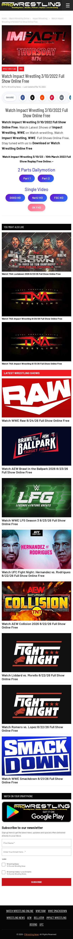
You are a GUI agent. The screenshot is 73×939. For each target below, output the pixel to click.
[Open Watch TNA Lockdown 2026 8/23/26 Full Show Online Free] (36, 251)
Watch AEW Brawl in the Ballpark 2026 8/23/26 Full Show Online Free (35, 470)
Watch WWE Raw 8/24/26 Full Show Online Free (35, 420)
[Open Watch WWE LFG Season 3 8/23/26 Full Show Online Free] (36, 497)
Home (4, 18)
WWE (21, 69)
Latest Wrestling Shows (22, 373)
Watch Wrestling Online (19, 18)
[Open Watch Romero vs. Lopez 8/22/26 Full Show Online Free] (36, 704)
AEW (29, 917)
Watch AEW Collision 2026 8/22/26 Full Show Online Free (34, 625)
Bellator (39, 917)
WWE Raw (41, 911)
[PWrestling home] (31, 5)
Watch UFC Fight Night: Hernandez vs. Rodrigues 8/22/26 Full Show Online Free (36, 574)
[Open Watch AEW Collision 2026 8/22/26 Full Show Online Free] (36, 601)
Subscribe (36, 882)
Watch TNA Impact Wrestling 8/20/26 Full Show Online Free (32, 318)
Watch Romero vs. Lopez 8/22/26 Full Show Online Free (32, 728)
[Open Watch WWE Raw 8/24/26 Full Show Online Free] (36, 398)
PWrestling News (31, 934)
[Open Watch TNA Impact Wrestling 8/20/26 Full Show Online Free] (36, 296)
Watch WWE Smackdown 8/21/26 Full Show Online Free (32, 780)
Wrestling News (16, 917)
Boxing (33, 924)
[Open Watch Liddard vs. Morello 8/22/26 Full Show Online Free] (36, 652)
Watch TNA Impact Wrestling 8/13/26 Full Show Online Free (32, 363)
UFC (42, 924)
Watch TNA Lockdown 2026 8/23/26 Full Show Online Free (31, 273)
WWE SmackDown (57, 911)
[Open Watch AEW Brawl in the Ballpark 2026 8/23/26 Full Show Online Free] (36, 446)
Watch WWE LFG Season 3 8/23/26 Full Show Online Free (34, 522)
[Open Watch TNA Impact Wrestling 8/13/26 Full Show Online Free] (36, 341)
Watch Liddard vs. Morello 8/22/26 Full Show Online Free (33, 677)
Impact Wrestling (9, 69)
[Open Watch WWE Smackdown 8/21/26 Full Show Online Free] (36, 756)
